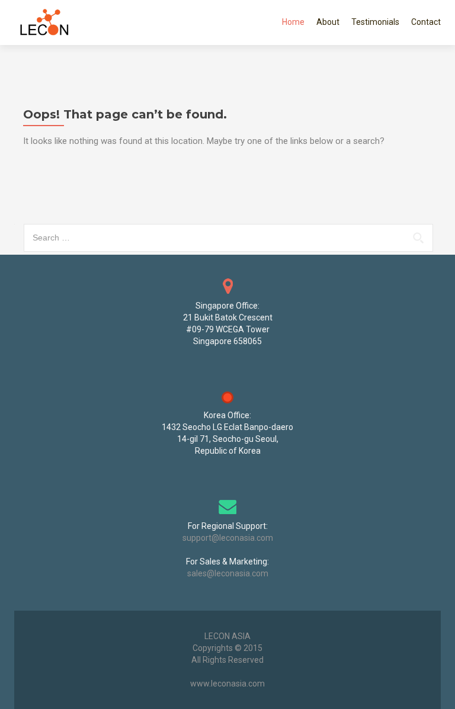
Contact (426, 22)
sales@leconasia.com (227, 573)
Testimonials (375, 22)
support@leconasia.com (227, 538)
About (327, 22)
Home (293, 22)
